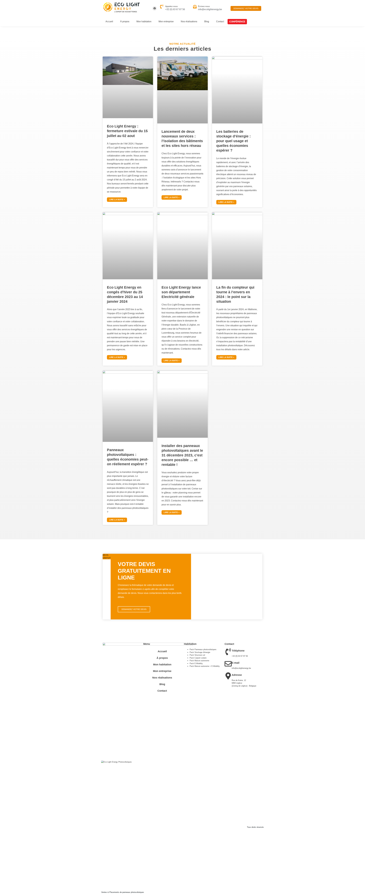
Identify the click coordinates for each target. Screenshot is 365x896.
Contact (220, 21)
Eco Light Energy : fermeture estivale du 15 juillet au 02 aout (127, 131)
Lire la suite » (117, 199)
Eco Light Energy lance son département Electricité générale (181, 292)
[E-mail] (228, 663)
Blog (206, 21)
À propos (124, 21)
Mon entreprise (166, 21)
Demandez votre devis (133, 609)
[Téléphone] (228, 651)
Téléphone (238, 650)
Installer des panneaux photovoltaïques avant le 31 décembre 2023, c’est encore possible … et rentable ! (182, 455)
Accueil (109, 21)
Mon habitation (143, 21)
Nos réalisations (189, 21)
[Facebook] (154, 8)
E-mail (235, 662)
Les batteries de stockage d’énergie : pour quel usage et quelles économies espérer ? (233, 140)
